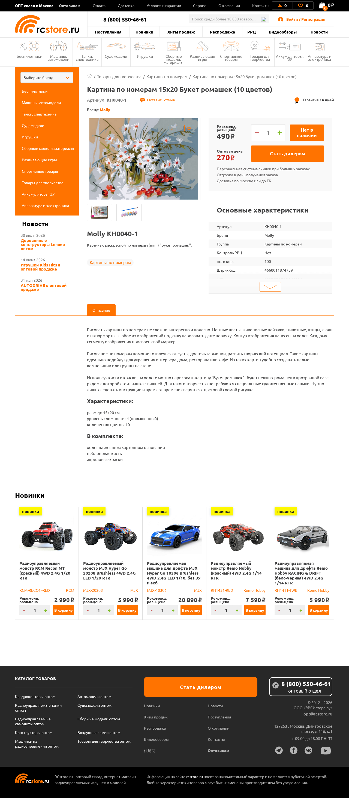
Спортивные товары (231, 58)
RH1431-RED (222, 590)
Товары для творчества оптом (104, 741)
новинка (30, 511)
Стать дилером (287, 153)
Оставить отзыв (161, 99)
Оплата (99, 5)
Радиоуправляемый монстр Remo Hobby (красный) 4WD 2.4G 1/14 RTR (236, 570)
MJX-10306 (157, 590)
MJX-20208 (93, 590)
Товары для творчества (260, 58)
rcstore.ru (195, 776)
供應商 (149, 750)
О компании (229, 5)
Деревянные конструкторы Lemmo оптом (43, 244)
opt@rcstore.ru (317, 713)
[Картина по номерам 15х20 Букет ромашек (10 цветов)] (99, 212)
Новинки (144, 32)
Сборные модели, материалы (173, 59)
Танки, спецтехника (87, 58)
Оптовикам (69, 5)
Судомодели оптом (94, 705)
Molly (269, 235)
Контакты (260, 5)
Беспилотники (29, 56)
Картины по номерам (110, 262)
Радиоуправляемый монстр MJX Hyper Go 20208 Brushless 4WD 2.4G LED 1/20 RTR (109, 570)
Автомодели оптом (94, 696)
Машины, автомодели (58, 58)
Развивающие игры (202, 58)
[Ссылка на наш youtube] (325, 751)
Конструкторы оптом (33, 732)
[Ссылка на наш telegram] (279, 750)
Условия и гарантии (164, 5)
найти (263, 19)
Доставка (126, 5)
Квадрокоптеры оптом (35, 696)
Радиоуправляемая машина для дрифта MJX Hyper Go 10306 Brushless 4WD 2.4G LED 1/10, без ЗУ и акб (174, 573)
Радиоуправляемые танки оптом (38, 707)
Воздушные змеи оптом (98, 732)
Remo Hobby (254, 590)
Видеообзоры (283, 32)
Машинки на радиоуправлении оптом (37, 743)
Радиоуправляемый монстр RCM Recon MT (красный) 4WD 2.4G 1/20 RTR (44, 570)
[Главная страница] (89, 76)
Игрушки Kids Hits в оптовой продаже (41, 267)
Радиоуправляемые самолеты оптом (33, 721)
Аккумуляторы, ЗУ (289, 58)
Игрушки (145, 56)
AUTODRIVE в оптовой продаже (44, 287)
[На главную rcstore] (51, 24)
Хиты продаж (181, 32)
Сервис (199, 5)
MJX (134, 590)
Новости (319, 32)
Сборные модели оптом (98, 718)
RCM (70, 590)
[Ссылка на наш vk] (308, 750)
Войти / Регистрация (305, 19)
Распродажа (222, 32)
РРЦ (251, 32)
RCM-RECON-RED (34, 590)
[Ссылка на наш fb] (293, 750)
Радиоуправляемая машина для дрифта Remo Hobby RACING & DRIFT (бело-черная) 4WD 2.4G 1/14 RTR (301, 573)
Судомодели (116, 56)
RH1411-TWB (286, 590)
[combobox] (46, 77)
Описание (101, 310)
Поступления (108, 32)
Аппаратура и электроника (319, 58)
